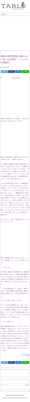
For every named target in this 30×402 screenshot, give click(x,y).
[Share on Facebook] (11, 71)
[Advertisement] (15, 32)
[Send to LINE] (25, 71)
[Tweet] (4, 71)
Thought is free (24, 397)
